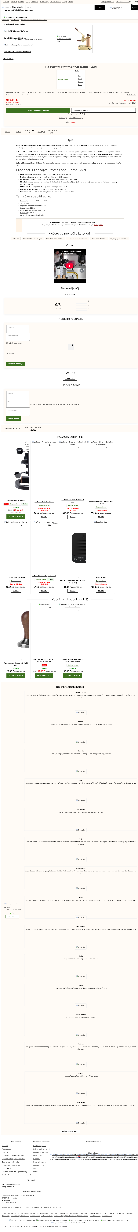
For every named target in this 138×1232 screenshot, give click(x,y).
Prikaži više (131, 95)
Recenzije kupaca (39, 1162)
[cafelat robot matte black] (44, 522)
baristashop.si (107, 1216)
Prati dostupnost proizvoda (38, 110)
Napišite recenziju (76, 118)
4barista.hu (25, 1213)
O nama (6, 2)
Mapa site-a (37, 1155)
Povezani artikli (82, 110)
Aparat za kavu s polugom (32, 239)
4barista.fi (120, 1213)
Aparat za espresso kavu (55, 239)
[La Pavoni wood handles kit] (15, 522)
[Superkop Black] (101, 522)
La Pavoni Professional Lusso (44, 502)
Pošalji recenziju (70, 1131)
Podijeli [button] (77, 71)
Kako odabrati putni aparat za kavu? (17, 52)
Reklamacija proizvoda (41, 1149)
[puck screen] (44, 604)
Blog (28, 2)
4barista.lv (129, 1213)
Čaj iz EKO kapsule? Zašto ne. (15, 38)
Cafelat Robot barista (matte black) (44, 576)
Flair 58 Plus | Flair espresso (15, 500)
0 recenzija (63, 118)
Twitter (80, 85)
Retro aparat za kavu (99, 239)
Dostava (14, 2)
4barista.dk (93, 1213)
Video (18, 131)
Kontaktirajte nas (39, 1146)
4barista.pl (44, 1213)
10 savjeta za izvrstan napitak (14, 24)
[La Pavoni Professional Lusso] (44, 442)
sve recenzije (70, 294)
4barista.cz (15, 1213)
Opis (7, 131)
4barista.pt (111, 1213)
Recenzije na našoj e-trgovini (13, 1155)
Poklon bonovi (55, 2)
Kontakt (21, 2)
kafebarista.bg (71, 1216)
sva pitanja (70, 379)
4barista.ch (24, 1216)
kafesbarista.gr (59, 1216)
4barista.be (83, 1213)
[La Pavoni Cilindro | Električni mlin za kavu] (101, 443)
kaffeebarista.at (47, 1216)
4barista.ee (15, 1216)
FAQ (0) (41, 131)
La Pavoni (73, 122)
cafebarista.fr (35, 1216)
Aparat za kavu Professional (77, 239)
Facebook (80, 82)
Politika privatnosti (40, 1152)
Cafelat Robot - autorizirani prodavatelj (16, 1175)
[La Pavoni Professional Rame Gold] (75, 1157)
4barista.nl (74, 1213)
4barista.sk (6, 1213)
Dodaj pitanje (13, 418)
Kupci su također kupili (33, 428)
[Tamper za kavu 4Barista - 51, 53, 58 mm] (15, 630)
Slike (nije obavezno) (14, 343)
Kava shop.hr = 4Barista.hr (12, 1165)
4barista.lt (5, 1216)
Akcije (64, 2)
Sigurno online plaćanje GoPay (13, 1159)
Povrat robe (6, 1149)
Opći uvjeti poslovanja (10, 1162)
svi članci (8, 59)
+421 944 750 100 (122, 2)
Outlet (70, 2)
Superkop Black (101, 577)
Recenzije (34, 2)
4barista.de (53, 1213)
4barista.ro (34, 1213)
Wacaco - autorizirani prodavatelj (14, 1172)
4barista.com (63, 1213)
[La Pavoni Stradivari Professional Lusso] (72, 443)
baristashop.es (95, 1216)
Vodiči (35, 1172)
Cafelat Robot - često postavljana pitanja (18, 10)
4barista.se (102, 1213)
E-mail (80, 79)
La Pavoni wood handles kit (16, 577)
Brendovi (36, 1159)
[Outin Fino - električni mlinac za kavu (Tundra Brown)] (72, 605)
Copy (79, 76)
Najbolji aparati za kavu (119, 239)
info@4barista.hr (107, 2)
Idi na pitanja (98, 225)
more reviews (12, 916)
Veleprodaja (44, 2)
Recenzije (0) (29, 131)
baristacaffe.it (83, 1216)
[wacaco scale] (72, 548)
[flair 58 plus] (15, 468)
